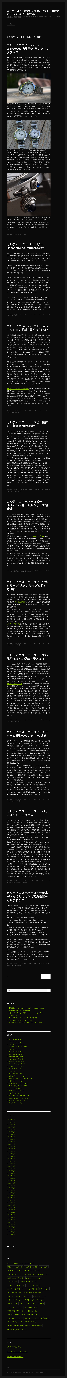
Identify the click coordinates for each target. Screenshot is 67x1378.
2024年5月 (11, 1141)
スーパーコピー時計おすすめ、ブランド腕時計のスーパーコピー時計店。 (33, 12)
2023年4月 (11, 1156)
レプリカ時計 (45, 1318)
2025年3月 (11, 1129)
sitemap (47, 1373)
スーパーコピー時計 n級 (29, 1289)
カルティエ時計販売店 (14, 1347)
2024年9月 (11, 1137)
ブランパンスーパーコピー (16, 1088)
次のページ (47, 978)
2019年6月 (11, 1222)
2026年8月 (11, 1120)
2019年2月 (11, 1232)
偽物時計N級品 (37, 1325)
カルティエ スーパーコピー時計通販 (18, 388)
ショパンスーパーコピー (16, 1061)
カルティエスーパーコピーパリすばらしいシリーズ (27, 813)
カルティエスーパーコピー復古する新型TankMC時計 (27, 424)
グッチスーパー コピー (15, 1056)
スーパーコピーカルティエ (16, 1064)
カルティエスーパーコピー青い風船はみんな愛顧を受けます (27, 657)
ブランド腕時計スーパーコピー (18, 1086)
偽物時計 (29, 572)
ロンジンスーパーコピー (16, 1103)
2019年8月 (11, 1217)
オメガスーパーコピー (15, 1049)
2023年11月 (11, 1149)
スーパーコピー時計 (14, 1069)
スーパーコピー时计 (32, 1285)
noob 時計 (31, 570)
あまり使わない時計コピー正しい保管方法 (21, 1020)
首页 (8, 1367)
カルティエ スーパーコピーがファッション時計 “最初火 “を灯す (28, 327)
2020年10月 (11, 1183)
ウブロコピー (44, 1267)
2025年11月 (11, 1124)
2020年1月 (11, 1205)
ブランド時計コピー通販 (29, 1311)
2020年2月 (11, 1202)
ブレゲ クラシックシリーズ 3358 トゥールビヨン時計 (25, 1023)
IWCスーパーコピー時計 (15, 1267)
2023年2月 (11, 1161)
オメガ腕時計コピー (29, 1274)
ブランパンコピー (13, 1314)
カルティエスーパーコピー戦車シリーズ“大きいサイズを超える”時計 (27, 585)
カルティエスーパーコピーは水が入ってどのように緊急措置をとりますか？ (27, 896)
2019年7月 (11, 1219)
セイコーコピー (13, 1071)
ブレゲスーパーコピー (15, 1093)
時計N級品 (10, 1329)
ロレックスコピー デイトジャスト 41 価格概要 (22, 1018)
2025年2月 (11, 1132)
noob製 (35, 1267)
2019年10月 (11, 1212)
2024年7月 (11, 1139)
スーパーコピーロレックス (15, 1285)
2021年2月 (11, 1173)
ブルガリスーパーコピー (16, 1091)
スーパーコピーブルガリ (16, 1066)
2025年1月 (11, 1134)
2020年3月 (11, 1200)
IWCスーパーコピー (14, 1039)
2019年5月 (11, 1224)
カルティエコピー (39, 881)
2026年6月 (11, 1122)
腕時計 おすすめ (21, 1329)
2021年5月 (11, 1168)
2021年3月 (11, 1171)
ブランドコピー (12, 1304)
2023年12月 (11, 1146)
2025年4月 (11, 1127)
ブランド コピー (24, 1304)
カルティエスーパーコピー (20, 234)
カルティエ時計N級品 (13, 624)
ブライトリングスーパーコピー (18, 1083)
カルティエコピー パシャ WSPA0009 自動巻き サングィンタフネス (28, 48)
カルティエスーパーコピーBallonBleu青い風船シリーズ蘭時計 (27, 505)
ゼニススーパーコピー (15, 1073)
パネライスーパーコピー (16, 1081)
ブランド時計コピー (16, 316)
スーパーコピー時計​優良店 (15, 1356)
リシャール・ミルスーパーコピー (18, 1095)
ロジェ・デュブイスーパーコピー (18, 1098)
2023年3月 (11, 1159)
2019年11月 (11, 1210)
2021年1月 (11, 1176)
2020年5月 (11, 1195)
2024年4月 (11, 1144)
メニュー (11, 24)
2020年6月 (11, 1193)
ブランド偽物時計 (19, 602)
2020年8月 (11, 1188)
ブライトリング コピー (14, 1300)
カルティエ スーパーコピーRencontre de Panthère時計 (25, 246)
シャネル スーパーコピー (16, 1059)
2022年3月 (11, 1166)
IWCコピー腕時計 (12, 1263)
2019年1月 (11, 1234)
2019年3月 (11, 1229)
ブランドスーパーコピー (15, 1307)
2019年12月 (11, 1207)
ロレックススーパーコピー (16, 1100)
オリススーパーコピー (15, 1052)
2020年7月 (11, 1190)
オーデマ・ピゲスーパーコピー (18, 1047)
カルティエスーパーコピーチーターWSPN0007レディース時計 (27, 733)
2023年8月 (11, 1151)
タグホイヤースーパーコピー (17, 1076)
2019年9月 (11, 1215)
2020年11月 (11, 1180)
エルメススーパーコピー (16, 1044)
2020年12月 (11, 1178)
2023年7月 (11, 1154)
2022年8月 (11, 1163)
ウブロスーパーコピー (15, 1042)
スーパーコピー (12, 1282)
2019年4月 (11, 1227)
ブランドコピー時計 (16, 645)
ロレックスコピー (13, 1322)
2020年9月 (11, 1185)
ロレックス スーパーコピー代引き (17, 1352)
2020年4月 (11, 1198)
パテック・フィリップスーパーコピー (20, 1078)
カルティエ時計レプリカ (14, 683)
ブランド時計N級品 (21, 572)
